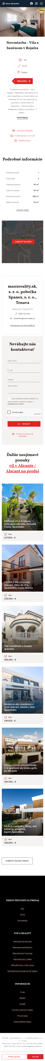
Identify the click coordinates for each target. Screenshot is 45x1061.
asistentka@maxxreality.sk (24, 318)
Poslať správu (14, 1057)
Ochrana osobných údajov (22, 1010)
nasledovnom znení (15, 404)
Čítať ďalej (22, 118)
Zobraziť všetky (22, 210)
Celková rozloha (12, 190)
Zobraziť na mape (23, 242)
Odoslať (25, 424)
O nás (22, 992)
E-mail (10, 370)
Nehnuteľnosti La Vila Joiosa (22, 965)
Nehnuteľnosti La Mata (22, 959)
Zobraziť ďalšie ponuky (17, 861)
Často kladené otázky (22, 1022)
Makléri (22, 998)
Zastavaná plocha (13, 184)
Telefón (11, 380)
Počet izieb (10, 179)
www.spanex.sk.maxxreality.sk (22, 325)
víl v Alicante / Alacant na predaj (22, 468)
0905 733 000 (24, 314)
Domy (22, 914)
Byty (22, 909)
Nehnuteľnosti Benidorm (22, 947)
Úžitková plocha (12, 202)
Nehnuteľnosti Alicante (22, 941)
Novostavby (22, 920)
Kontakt (22, 1004)
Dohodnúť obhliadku (25, 130)
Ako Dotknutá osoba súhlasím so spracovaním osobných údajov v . (23, 401)
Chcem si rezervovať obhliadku (24, 435)
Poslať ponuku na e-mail (25, 136)
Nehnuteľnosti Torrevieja (22, 953)
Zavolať (35, 1057)
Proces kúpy (22, 1016)
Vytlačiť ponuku (24, 140)
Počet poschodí (12, 173)
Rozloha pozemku (13, 196)
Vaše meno (12, 361)
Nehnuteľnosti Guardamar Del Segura (22, 971)
